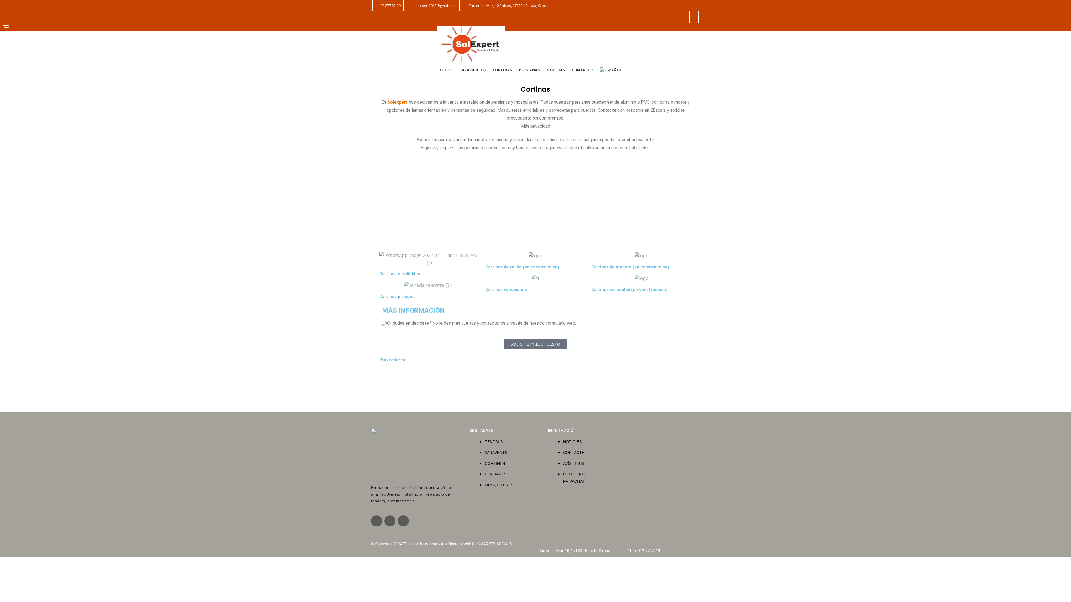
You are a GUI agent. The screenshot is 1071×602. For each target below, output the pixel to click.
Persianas (529, 69)
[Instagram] (389, 520)
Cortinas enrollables (399, 273)
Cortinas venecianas (506, 289)
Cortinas (502, 69)
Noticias (556, 69)
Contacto (582, 69)
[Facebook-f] (376, 520)
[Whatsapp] (403, 520)
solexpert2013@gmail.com (434, 5)
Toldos (445, 69)
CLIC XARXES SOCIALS (492, 544)
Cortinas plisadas (396, 296)
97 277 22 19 (390, 5)
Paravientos (472, 69)
